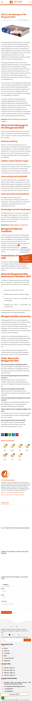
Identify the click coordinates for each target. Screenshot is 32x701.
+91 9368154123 (8, 689)
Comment (4, 601)
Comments (6, 584)
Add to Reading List (24, 20)
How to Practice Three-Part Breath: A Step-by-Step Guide (15, 528)
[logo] (16, 2)
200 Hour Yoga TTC (9, 670)
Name (2, 588)
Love (20, 450)
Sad (12, 459)
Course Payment (9, 658)
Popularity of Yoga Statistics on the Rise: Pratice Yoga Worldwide (14, 552)
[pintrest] (20, 635)
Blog (5, 656)
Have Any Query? (14, 694)
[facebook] (4, 635)
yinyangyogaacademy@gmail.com (14, 686)
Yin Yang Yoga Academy (8, 480)
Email (2, 595)
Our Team (7, 653)
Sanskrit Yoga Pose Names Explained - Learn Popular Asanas (14, 577)
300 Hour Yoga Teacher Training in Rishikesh (12, 495)
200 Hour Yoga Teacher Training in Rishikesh (12, 492)
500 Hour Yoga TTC (9, 675)
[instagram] (9, 635)
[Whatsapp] (2, 698)
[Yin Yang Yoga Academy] (18, 627)
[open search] (30, 2)
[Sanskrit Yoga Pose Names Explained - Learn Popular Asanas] (16, 565)
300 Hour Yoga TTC (9, 673)
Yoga (3, 20)
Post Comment (6, 612)
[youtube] (14, 635)
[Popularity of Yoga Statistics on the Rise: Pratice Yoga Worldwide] (16, 540)
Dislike (12, 450)
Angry (4, 459)
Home (5, 648)
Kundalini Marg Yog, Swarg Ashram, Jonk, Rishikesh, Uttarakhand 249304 (17, 683)
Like (5, 450)
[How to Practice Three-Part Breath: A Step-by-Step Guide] (16, 516)
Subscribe (27, 640)
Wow (20, 459)
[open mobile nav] (2, 2)
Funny (27, 450)
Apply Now (7, 660)
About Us (6, 651)
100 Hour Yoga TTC (9, 668)
